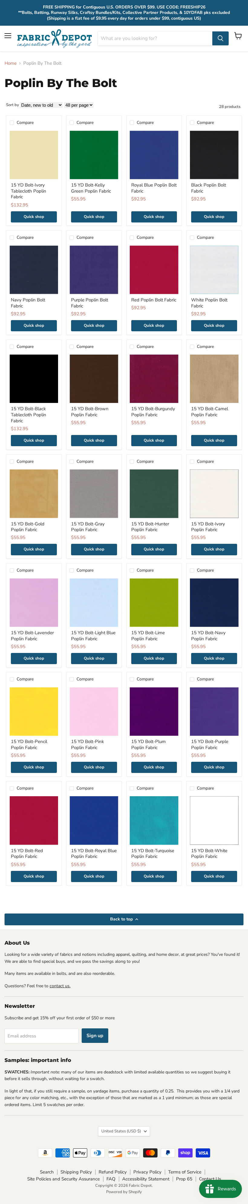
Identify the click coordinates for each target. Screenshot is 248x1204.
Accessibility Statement (145, 1179)
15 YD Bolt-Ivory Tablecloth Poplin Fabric (28, 191)
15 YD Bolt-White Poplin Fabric (209, 854)
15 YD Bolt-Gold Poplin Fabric (27, 527)
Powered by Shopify (124, 1192)
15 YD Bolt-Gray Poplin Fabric (88, 527)
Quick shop (34, 216)
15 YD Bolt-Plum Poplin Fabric (148, 744)
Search (47, 1172)
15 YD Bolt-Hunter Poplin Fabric (150, 527)
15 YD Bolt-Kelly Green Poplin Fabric (91, 188)
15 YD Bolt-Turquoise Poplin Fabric (152, 854)
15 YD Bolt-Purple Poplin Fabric (209, 744)
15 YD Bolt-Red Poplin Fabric (27, 854)
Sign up (94, 1035)
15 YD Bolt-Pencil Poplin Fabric (29, 744)
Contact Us (210, 1179)
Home (11, 63)
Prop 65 (184, 1179)
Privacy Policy (147, 1172)
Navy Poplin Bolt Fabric (28, 303)
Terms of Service (184, 1172)
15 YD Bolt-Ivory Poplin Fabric (208, 527)
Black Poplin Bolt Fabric (208, 188)
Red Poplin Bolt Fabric (153, 300)
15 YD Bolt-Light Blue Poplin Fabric (93, 636)
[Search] (220, 38)
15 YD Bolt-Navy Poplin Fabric (208, 636)
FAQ (111, 1179)
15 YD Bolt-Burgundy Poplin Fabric (153, 412)
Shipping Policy (76, 1172)
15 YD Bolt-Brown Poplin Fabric (90, 412)
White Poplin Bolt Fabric (209, 303)
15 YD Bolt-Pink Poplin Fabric (87, 744)
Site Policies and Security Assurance (63, 1179)
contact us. (60, 986)
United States (121, 1131)
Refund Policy (113, 1172)
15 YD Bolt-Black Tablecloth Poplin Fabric (28, 415)
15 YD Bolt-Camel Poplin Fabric (209, 412)
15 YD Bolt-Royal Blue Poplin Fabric (94, 854)
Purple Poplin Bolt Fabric (89, 303)
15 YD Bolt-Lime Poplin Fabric (148, 636)
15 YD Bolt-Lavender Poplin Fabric (32, 636)
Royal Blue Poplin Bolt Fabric (154, 188)
